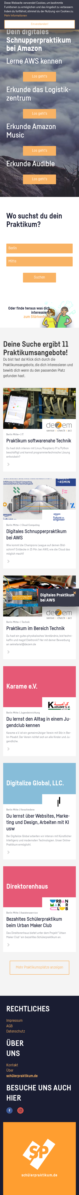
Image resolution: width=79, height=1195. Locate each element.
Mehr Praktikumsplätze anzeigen (39, 967)
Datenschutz (15, 1031)
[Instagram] (20, 1110)
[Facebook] (9, 1110)
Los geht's (39, 76)
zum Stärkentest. (37, 317)
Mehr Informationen (15, 15)
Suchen (39, 277)
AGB (9, 1026)
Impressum (14, 1021)
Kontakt (12, 1065)
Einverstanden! (39, 24)
